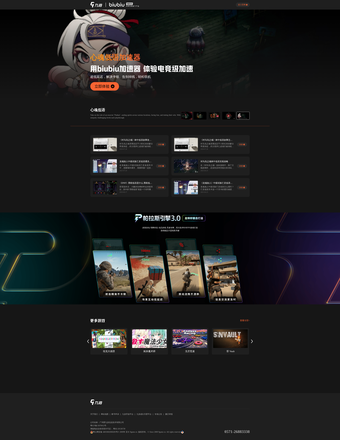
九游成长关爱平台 (144, 414)
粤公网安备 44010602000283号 (105, 432)
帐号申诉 (115, 414)
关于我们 (94, 414)
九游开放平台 (127, 414)
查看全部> (245, 320)
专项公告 (158, 414)
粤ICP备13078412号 (98, 426)
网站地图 (104, 414)
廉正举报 (169, 414)
